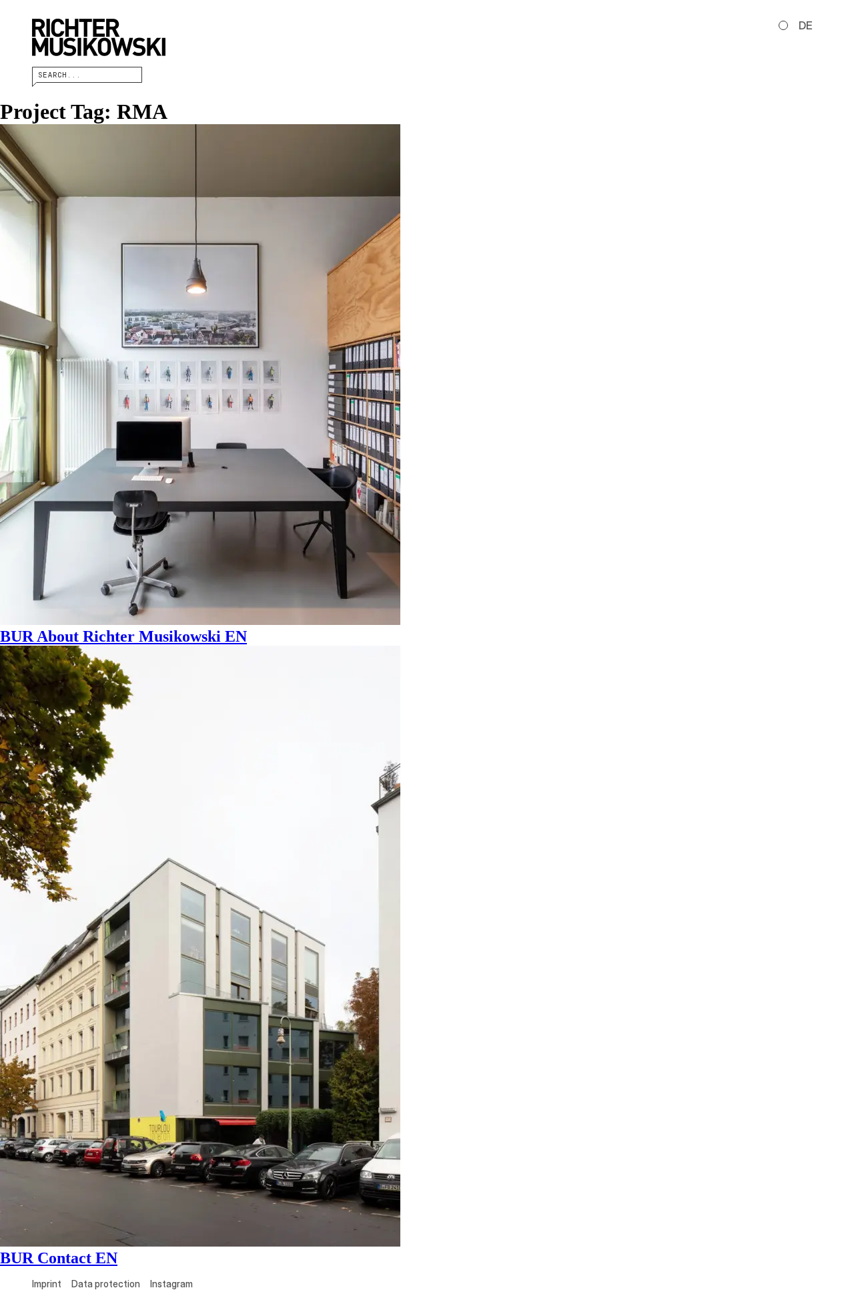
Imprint (46, 1283)
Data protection (105, 1283)
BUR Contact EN (58, 1258)
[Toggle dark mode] (783, 25)
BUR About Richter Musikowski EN (123, 636)
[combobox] (87, 75)
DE (806, 25)
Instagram (171, 1283)
